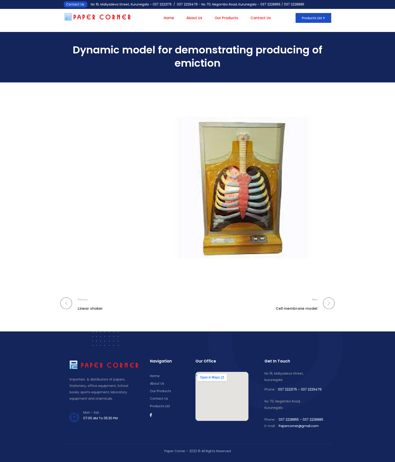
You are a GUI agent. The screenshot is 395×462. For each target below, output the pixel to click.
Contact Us (261, 18)
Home (169, 18)
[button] (313, 18)
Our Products (226, 18)
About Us (194, 18)
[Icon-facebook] (151, 415)
